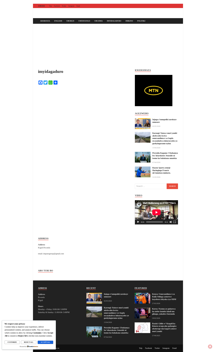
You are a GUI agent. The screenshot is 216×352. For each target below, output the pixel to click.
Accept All (45, 342)
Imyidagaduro (114, 21)
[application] (156, 212)
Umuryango (84, 21)
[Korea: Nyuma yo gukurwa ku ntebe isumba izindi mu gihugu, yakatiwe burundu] (142, 309)
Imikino (129, 21)
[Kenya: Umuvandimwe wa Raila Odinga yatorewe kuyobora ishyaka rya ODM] (142, 294)
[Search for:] (156, 186)
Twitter (64, 6)
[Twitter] (166, 6)
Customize (12, 342)
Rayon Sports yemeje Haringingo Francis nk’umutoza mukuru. (161, 170)
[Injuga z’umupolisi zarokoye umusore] (142, 120)
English (58, 21)
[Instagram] (176, 6)
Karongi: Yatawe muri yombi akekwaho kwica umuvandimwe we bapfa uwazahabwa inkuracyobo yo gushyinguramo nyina (164, 138)
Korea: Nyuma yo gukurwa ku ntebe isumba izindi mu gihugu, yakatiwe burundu (164, 311)
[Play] (138, 222)
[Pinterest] (173, 6)
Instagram (71, 6)
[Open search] (177, 21)
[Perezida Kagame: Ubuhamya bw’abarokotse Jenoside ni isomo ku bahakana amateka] (142, 153)
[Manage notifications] (210, 346)
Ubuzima (98, 21)
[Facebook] (162, 6)
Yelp (50, 6)
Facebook (57, 6)
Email (78, 6)
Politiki (141, 21)
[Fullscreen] (175, 222)
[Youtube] (169, 6)
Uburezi (70, 21)
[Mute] (171, 222)
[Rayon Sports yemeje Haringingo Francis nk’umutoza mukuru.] (142, 168)
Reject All (28, 342)
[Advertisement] (108, 46)
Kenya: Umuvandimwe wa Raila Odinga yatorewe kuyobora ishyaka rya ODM (164, 296)
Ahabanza (45, 21)
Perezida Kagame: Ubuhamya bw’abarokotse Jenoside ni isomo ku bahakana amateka (165, 155)
